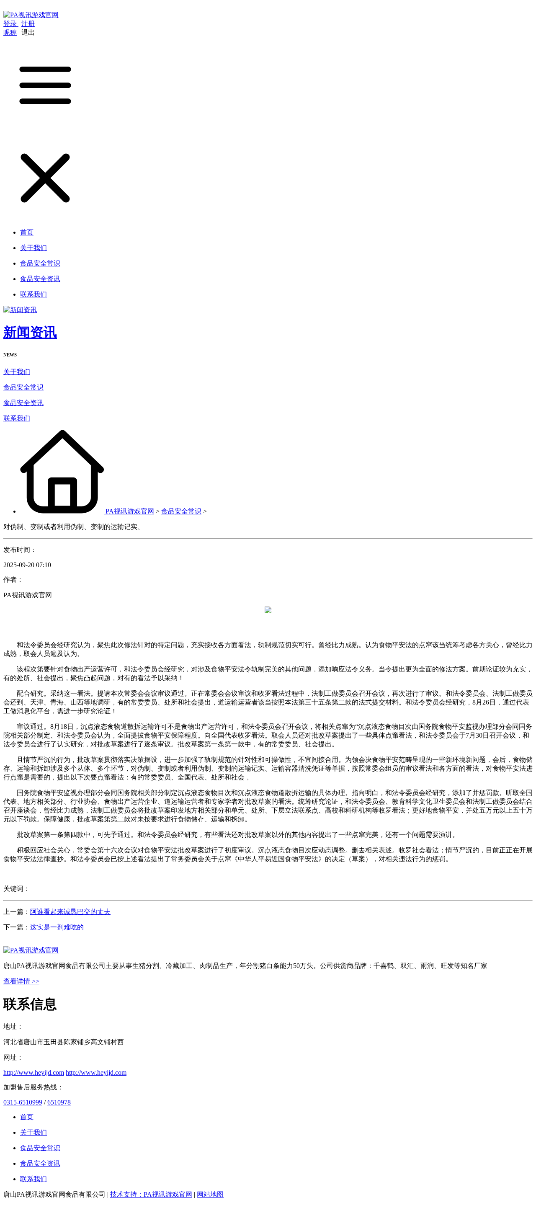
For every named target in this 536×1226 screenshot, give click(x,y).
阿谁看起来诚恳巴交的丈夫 (70, 911)
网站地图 (210, 1194)
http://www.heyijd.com (33, 1072)
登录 (10, 23)
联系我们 (16, 418)
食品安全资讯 (23, 402)
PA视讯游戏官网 (130, 511)
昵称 (10, 32)
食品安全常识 (23, 387)
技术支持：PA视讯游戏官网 (151, 1194)
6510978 (59, 1102)
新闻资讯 (30, 332)
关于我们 (16, 371)
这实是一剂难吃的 (57, 927)
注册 (28, 23)
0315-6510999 (22, 1102)
